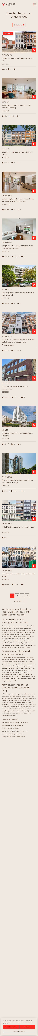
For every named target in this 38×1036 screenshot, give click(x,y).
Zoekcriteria (18, 25)
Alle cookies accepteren (11, 1027)
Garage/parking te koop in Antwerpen (13, 737)
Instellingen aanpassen (19, 1031)
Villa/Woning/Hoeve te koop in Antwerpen (15, 722)
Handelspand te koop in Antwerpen (13, 734)
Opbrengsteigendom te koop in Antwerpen (15, 731)
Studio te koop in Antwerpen (10, 728)
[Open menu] (34, 4)
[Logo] (9, 4)
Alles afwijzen (27, 1027)
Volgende (18, 601)
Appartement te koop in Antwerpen (12, 725)
